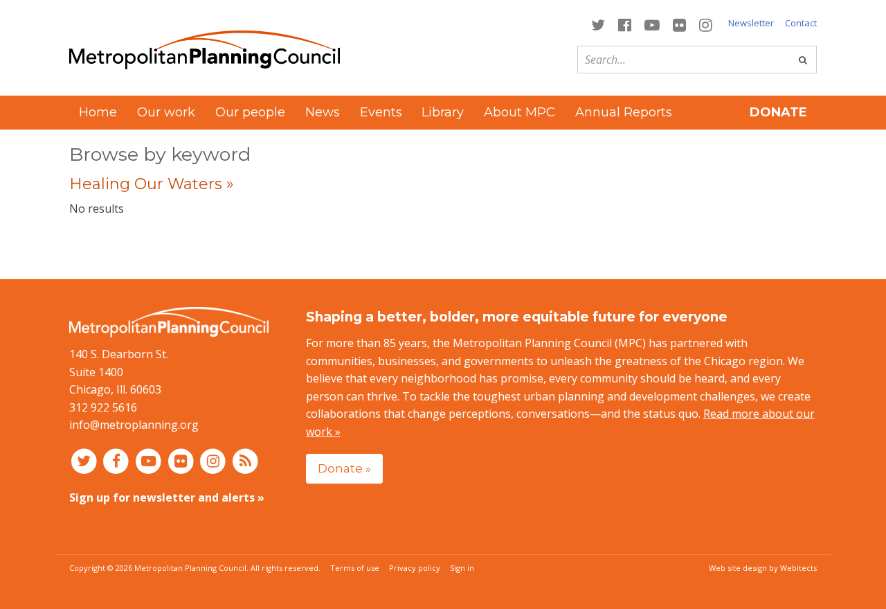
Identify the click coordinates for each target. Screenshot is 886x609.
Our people (250, 112)
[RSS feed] (245, 460)
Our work (166, 112)
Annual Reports (623, 112)
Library (443, 112)
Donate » (344, 468)
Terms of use (354, 568)
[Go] (803, 59)
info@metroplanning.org (134, 424)
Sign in (462, 568)
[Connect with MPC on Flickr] (680, 23)
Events (381, 112)
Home (98, 112)
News (322, 112)
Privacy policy (414, 568)
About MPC (519, 112)
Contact (801, 23)
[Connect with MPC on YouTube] (652, 23)
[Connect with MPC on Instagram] (706, 23)
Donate (778, 112)
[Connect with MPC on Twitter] (597, 23)
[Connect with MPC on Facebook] (624, 23)
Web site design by (763, 568)
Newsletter (751, 23)
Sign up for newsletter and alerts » (166, 497)
